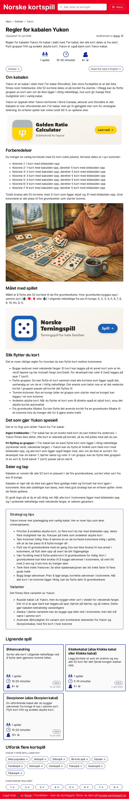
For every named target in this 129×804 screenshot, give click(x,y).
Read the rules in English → (106, 68)
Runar (117, 35)
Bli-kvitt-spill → (79, 759)
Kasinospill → (95, 766)
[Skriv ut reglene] (122, 36)
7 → (101, 787)
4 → (57, 787)
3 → (42, 787)
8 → (116, 787)
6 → (86, 787)
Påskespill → (15, 773)
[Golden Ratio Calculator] (64, 130)
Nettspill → (40, 759)
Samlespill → (56, 766)
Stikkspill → (58, 759)
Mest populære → (18, 759)
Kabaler (19, 21)
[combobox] (82, 7)
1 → (12, 787)
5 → (71, 787)
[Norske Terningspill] (64, 328)
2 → (27, 787)
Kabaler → (13, 68)
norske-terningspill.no (112, 795)
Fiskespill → (75, 766)
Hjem (8, 21)
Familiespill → (15, 766)
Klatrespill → (36, 766)
